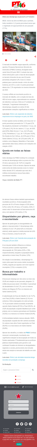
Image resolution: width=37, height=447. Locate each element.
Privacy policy (20, 441)
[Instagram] (30, 423)
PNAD (28, 333)
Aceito (19, 444)
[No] (35, 440)
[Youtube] (26, 423)
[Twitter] (21, 423)
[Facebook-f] (17, 423)
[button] (18, 12)
